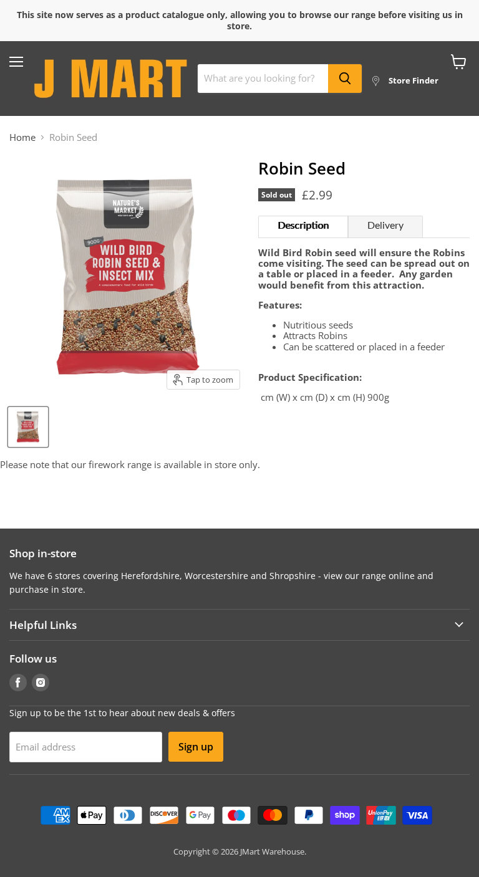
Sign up (195, 747)
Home (22, 137)
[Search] (345, 78)
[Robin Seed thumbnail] (28, 427)
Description (303, 226)
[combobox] (263, 78)
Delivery (385, 226)
